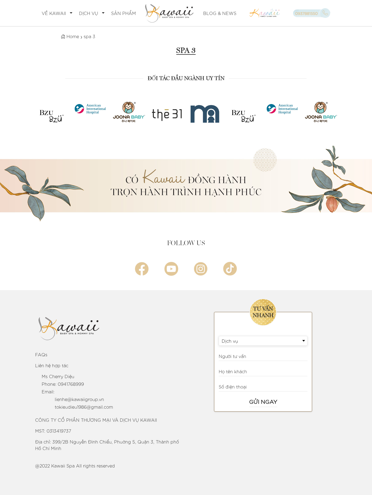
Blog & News (219, 13)
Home (72, 36)
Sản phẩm (123, 13)
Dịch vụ (88, 13)
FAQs (41, 354)
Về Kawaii (54, 13)
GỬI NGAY (263, 401)
